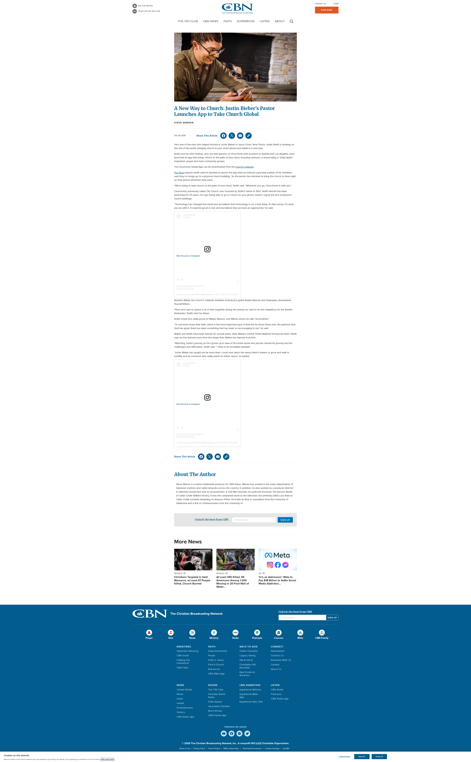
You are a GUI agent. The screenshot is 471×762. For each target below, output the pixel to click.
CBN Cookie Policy (231, 748)
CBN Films (182, 667)
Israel (180, 698)
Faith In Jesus (216, 660)
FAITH (228, 21)
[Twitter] (232, 135)
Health (180, 703)
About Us (276, 669)
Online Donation (248, 651)
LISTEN (265, 21)
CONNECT (277, 646)
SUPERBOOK (246, 21)
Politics (181, 712)
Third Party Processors (252, 748)
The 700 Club (188, 21)
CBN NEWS (210, 21)
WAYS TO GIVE (248, 646)
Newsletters (278, 651)
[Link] (248, 135)
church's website (245, 166)
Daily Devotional (217, 651)
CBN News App (185, 716)
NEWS (180, 685)
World (180, 694)
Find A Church (216, 664)
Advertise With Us (281, 660)
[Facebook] (223, 135)
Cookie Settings (344, 756)
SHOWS (212, 685)
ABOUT (280, 21)
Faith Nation (215, 701)
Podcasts (276, 694)
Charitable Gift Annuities (247, 666)
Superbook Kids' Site (251, 701)
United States (184, 689)
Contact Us (320, 3)
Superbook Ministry (250, 689)
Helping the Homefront (183, 662)
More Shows (215, 710)
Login (336, 3)
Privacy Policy (199, 748)
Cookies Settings (272, 748)
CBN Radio (277, 689)
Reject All (362, 756)
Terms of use (184, 748)
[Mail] (240, 135)
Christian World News (216, 696)
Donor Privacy (214, 748)
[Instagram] (239, 733)
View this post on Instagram (188, 256)
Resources (214, 669)
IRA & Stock (246, 660)
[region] (235, 757)
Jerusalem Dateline (219, 706)
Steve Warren (184, 122)
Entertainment (185, 707)
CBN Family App (217, 715)
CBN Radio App (280, 698)
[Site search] (291, 23)
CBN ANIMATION (249, 685)
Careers (275, 664)
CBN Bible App (216, 673)
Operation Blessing (187, 651)
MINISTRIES (184, 646)
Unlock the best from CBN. (212, 519)
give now (326, 10)
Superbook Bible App (248, 696)
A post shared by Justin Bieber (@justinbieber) (195, 294)
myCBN (286, 748)
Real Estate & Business (247, 674)
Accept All (379, 756)
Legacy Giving (247, 655)
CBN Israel (183, 655)
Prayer (211, 655)
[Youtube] (224, 733)
